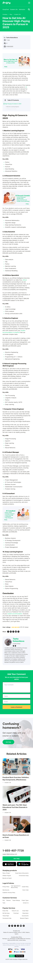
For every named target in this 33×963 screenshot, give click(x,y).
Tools (4, 902)
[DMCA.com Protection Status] (16, 955)
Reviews (8, 900)
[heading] (16, 100)
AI (26, 87)
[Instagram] (18, 926)
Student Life (14, 9)
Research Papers (24, 918)
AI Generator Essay (24, 875)
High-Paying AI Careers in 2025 (13, 103)
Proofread (16, 913)
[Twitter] (12, 926)
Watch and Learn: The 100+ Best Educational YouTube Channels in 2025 (15, 807)
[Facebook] (15, 926)
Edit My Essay (6, 913)
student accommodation (14, 614)
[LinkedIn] (9, 926)
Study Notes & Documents (22, 873)
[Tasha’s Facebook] (15, 646)
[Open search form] (29, 9)
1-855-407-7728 (13, 850)
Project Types (25, 900)
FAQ (4, 900)
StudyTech (6, 9)
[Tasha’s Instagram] (13, 646)
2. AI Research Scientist (11, 109)
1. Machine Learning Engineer (12, 106)
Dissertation (26, 913)
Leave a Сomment (16, 707)
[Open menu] (29, 3)
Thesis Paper (6, 915)
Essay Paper (25, 910)
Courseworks (25, 915)
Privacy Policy (6, 886)
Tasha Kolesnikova (18, 640)
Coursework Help (7, 918)
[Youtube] (21, 926)
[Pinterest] (24, 926)
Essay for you (15, 910)
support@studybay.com (10, 854)
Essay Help (5, 910)
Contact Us (26, 902)
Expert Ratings (16, 900)
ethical (25, 280)
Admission (22, 9)
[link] (8, 632)
